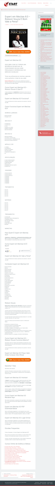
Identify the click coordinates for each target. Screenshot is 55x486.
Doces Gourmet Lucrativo (45, 121)
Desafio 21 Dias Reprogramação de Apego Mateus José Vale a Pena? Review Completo (46, 59)
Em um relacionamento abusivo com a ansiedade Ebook (15, 460)
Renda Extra (20, 24)
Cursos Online (43, 116)
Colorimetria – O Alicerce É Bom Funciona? (10, 475)
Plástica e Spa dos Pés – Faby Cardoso (12, 455)
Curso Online (43, 110)
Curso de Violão (43, 100)
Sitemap (51, 483)
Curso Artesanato (43, 82)
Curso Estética (43, 106)
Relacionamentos (43, 125)
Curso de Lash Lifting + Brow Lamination (12, 446)
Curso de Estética (43, 93)
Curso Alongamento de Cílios (45, 78)
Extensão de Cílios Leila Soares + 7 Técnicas (13, 447)
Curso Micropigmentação (45, 109)
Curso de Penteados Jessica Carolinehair (12, 457)
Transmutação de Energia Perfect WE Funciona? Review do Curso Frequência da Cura (46, 53)
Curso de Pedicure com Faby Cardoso (12, 463)
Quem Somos (37, 482)
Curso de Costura (43, 90)
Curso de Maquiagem (44, 95)
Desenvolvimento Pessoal (45, 120)
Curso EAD (42, 105)
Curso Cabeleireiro (14, 24)
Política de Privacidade (43, 482)
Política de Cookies (50, 482)
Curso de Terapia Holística (45, 99)
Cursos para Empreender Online (46, 133)
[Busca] (50, 2)
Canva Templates (43, 72)
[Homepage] (11, 4)
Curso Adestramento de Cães (45, 77)
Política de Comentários (37, 483)
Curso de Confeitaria (44, 89)
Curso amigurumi (43, 79)
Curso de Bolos (43, 87)
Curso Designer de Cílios (45, 104)
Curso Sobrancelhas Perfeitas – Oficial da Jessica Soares (15, 450)
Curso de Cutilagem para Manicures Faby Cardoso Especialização (17, 451)
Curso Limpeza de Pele (44, 108)
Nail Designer (43, 124)
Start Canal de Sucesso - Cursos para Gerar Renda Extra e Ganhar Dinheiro (15, 482)
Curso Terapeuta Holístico (45, 114)
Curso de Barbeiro (43, 85)
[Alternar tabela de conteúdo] (19, 55)
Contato (48, 483)
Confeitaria (42, 74)
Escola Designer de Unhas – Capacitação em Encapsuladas (15, 452)
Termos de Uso (44, 483)
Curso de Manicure (44, 94)
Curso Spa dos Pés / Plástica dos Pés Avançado (13, 456)
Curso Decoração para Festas (44, 103)
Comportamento (43, 73)
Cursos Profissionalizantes (45, 119)
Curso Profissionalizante (44, 111)
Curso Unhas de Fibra (44, 115)
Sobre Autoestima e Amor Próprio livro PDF (13, 458)
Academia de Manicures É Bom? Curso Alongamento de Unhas (27, 475)
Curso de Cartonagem (44, 88)
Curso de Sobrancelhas (44, 98)
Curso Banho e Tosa (44, 83)
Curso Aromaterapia (44, 80)
